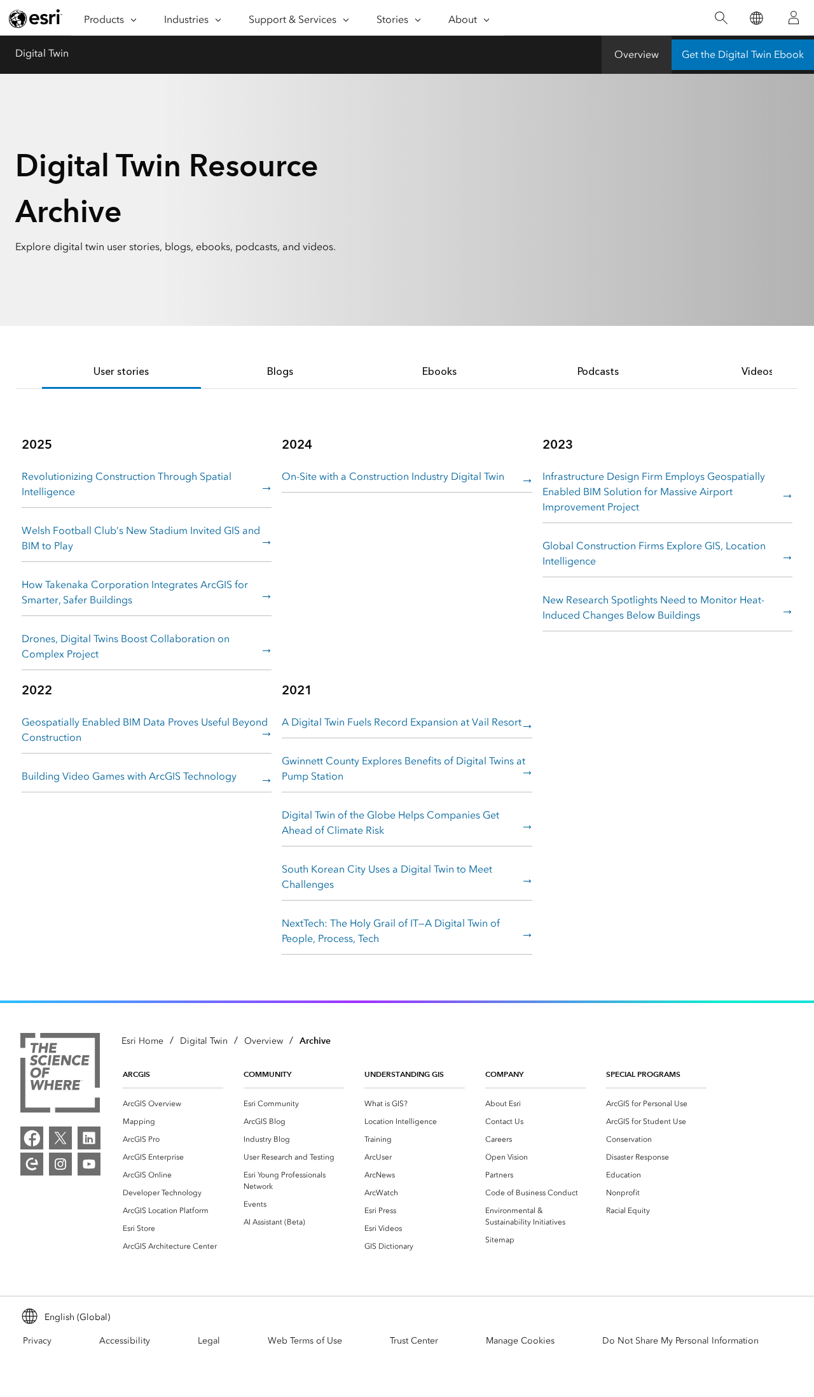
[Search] (720, 18)
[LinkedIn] (89, 1138)
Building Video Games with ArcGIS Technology (129, 776)
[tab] (121, 372)
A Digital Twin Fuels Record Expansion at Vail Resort (401, 722)
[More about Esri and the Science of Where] (60, 1075)
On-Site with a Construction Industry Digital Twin (393, 476)
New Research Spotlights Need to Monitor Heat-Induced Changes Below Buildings (653, 607)
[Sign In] (793, 18)
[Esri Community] (31, 1164)
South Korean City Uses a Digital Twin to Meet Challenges (387, 876)
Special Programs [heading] (643, 1074)
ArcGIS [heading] (136, 1074)
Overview (636, 54)
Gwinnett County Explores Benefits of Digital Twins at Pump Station (403, 768)
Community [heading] (267, 1074)
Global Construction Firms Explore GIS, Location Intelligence (654, 553)
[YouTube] (89, 1164)
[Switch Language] (755, 18)
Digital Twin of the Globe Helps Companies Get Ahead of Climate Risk (390, 822)
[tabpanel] (407, 694)
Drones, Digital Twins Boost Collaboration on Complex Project (126, 646)
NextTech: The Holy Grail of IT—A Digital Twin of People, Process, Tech (391, 930)
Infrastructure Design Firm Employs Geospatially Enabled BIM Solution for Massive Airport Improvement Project (653, 491)
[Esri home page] (35, 18)
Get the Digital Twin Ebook (743, 54)
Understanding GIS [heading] (404, 1074)
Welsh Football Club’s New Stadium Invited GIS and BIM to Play (141, 538)
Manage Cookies (520, 1340)
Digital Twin (42, 53)
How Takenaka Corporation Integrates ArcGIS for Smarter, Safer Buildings (135, 592)
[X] (60, 1138)
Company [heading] (504, 1074)
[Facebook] (31, 1138)
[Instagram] (60, 1164)
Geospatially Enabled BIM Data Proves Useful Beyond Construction (145, 729)
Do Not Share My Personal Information (680, 1340)
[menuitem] (173, 1104)
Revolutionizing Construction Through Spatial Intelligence (126, 484)
